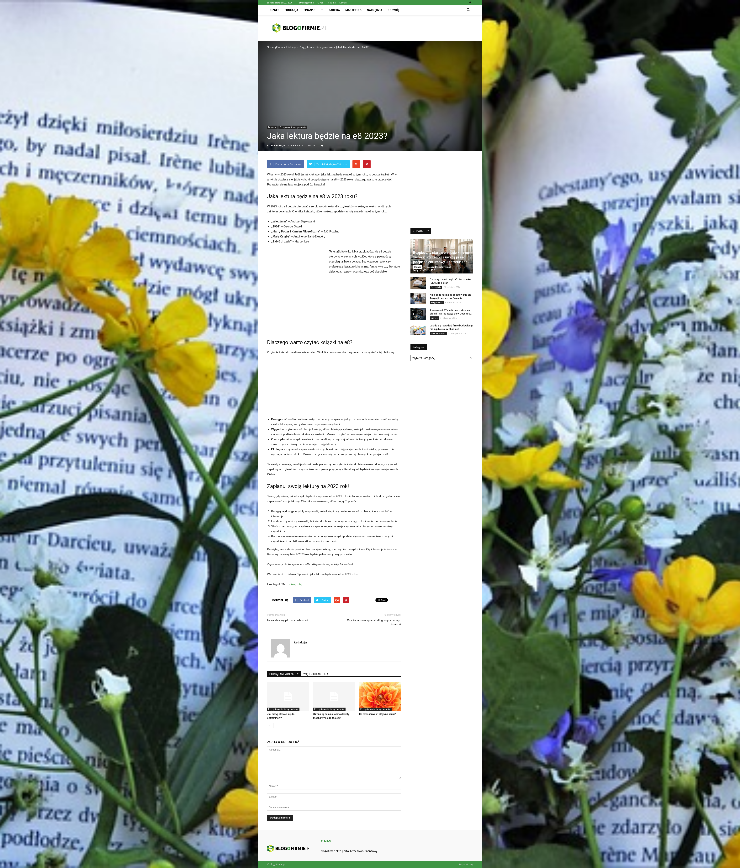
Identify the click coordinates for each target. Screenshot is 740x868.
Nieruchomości (438, 333)
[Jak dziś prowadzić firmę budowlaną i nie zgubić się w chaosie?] (418, 329)
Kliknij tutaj (295, 584)
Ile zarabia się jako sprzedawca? (287, 620)
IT (321, 10)
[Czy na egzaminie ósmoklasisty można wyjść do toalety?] (334, 696)
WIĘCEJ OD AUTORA (315, 674)
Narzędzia (374, 10)
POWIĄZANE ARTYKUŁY (284, 674)
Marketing (353, 10)
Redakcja (279, 145)
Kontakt (343, 2)
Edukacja (291, 10)
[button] (468, 10)
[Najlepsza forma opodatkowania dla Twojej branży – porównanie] (418, 298)
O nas (320, 2)
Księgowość (436, 302)
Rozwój (393, 10)
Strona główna (306, 2)
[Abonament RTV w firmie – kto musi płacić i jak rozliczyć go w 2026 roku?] (418, 314)
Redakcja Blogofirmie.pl (437, 266)
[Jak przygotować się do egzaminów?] (288, 696)
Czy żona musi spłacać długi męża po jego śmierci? (374, 622)
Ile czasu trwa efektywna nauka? (377, 714)
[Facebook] (470, 2)
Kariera (334, 10)
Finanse (309, 10)
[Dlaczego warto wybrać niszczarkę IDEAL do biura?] (418, 283)
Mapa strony (466, 864)
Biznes (274, 10)
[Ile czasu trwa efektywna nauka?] (380, 696)
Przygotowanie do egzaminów (293, 127)
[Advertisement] (403, 28)
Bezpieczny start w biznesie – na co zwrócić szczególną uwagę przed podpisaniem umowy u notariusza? (441, 257)
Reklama (331, 2)
